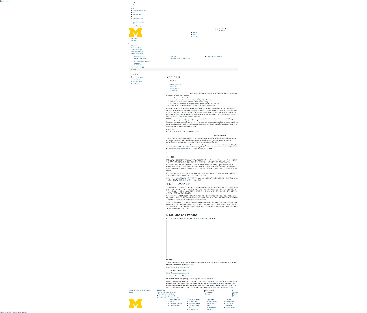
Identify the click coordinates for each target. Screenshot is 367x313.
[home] (143, 67)
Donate (133, 40)
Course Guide (193, 302)
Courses (173, 56)
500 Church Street (202, 218)
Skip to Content (4, 1)
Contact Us (136, 84)
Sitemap (207, 294)
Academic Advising (194, 303)
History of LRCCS (138, 78)
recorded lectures (181, 102)
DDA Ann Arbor (208, 279)
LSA (134, 7)
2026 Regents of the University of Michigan (14, 312)
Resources (134, 38)
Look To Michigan (138, 18)
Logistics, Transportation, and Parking (222, 287)
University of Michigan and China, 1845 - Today (183, 149)
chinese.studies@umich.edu (166, 296)
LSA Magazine (174, 305)
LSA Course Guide (138, 22)
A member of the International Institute (168, 298)
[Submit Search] (217, 29)
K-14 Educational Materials (142, 61)
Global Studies (193, 309)
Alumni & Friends (136, 50)
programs (199, 98)
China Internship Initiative (214, 56)
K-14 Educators (136, 48)
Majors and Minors (138, 14)
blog (177, 100)
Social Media (230, 302)
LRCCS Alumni (138, 64)
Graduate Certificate (140, 58)
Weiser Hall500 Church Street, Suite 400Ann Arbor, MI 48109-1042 (167, 292)
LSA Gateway (137, 26)
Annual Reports (137, 82)
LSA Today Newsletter (229, 304)
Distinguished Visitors (137, 53)
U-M (134, 3)
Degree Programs (139, 56)
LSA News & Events (176, 303)
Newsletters (136, 80)
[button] (202, 155)
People (223, 30)
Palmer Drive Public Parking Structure (177, 273)
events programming (208, 105)
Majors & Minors (212, 302)
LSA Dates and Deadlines (211, 308)
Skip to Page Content (135, 67)
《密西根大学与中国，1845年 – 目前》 (190, 180)
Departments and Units (140, 10)
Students (134, 46)
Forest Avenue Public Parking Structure (178, 267)
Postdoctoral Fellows (137, 51)
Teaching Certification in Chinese (180, 58)
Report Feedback (231, 307)
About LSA (173, 302)
